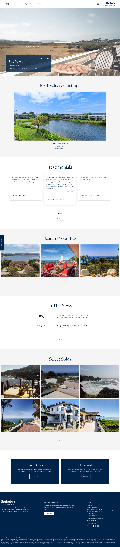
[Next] (114, 191)
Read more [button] (37, 191)
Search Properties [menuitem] (89, 4)
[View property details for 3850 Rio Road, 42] (60, 116)
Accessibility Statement (26, 537)
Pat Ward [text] (19, 4)
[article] (20, 260)
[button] (98, 4)
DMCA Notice (44, 537)
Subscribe (49, 513)
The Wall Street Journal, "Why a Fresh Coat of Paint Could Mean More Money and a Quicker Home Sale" (71, 316)
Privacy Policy (17, 537)
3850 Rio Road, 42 (60, 143)
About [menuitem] (69, 4)
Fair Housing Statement (6, 537)
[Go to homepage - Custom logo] (8, 4)
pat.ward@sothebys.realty (40, 4)
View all (60, 218)
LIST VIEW (64, 286)
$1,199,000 (60, 146)
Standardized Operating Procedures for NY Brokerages (71, 537)
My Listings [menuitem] (77, 4)
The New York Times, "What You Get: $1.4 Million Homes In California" (71, 326)
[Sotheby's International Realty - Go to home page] (8, 502)
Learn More (35, 476)
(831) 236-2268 (28, 4)
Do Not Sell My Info (53, 537)
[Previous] (6, 191)
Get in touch (2, 242)
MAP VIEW (55, 286)
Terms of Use (37, 537)
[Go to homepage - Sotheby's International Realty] (109, 4)
